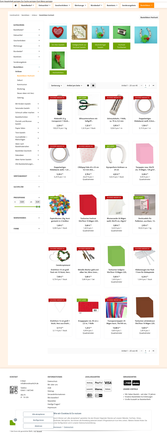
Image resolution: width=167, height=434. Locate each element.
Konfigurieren (38, 420)
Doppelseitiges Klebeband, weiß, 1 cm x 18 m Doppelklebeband (60, 168)
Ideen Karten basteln (23, 159)
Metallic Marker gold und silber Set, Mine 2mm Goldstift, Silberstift (88, 271)
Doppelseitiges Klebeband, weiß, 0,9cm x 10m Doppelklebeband (144, 119)
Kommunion (22, 84)
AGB (49, 388)
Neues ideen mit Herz (25, 93)
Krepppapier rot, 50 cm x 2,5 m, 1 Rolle (88, 322)
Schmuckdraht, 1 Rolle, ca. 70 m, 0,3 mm (116, 119)
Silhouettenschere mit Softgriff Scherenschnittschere (88, 119)
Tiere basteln (20, 132)
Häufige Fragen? (54, 404)
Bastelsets (17, 56)
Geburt (20, 80)
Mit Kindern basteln (23, 104)
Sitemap (51, 391)
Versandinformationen (56, 394)
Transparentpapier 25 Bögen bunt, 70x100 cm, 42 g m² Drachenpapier (116, 322)
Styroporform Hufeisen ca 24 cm (116, 168)
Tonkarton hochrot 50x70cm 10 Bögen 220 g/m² (88, 219)
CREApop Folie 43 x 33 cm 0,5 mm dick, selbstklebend (88, 168)
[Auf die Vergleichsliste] (90, 96)
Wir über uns (53, 384)
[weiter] (153, 86)
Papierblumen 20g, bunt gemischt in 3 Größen (60, 219)
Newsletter (52, 401)
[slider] (36, 206)
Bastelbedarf (18, 30)
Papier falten (20, 128)
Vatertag (20, 97)
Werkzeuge (18, 46)
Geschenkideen (19, 40)
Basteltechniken (21, 117)
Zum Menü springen (44, 1)
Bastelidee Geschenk (23, 151)
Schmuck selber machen (24, 112)
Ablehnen (38, 426)
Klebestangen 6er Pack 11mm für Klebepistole (144, 271)
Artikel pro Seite (73, 85)
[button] (88, 85)
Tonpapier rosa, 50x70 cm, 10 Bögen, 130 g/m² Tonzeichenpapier (145, 168)
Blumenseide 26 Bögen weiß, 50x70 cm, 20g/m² (116, 219)
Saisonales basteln (22, 108)
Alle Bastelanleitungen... (24, 164)
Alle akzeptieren (38, 414)
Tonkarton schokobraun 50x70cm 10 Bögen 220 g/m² (145, 322)
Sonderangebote (20, 62)
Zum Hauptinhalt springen (10, 1)
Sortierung (55, 85)
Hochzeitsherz (58, 72)
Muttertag (21, 89)
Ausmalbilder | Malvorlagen (21, 138)
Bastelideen (18, 67)
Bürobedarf (18, 51)
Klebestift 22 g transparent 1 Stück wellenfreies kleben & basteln (60, 119)
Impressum (57, 427)
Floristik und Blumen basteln (23, 122)
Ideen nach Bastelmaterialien (22, 145)
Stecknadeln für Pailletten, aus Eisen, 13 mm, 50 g (145, 219)
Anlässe (18, 71)
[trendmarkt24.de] (15, 5)
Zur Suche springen (29, 1)
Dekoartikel (18, 35)
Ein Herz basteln (58, 45)
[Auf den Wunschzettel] (68, 96)
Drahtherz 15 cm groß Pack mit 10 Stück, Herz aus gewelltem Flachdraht (60, 271)
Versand (39, 431)
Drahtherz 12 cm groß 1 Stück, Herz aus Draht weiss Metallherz (60, 322)
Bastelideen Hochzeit (26, 76)
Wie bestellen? (53, 397)
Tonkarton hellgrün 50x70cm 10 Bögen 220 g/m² (116, 271)
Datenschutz (68, 427)
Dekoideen (19, 155)
